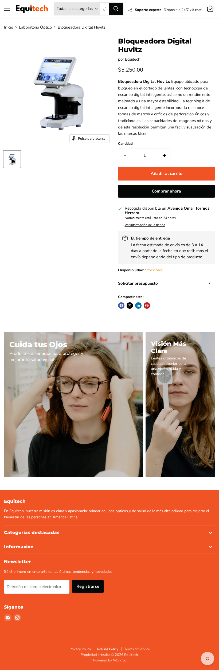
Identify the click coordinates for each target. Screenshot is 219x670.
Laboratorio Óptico (35, 27)
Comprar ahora (166, 191)
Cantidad (125, 144)
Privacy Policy (80, 649)
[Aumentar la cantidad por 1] (164, 155)
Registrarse (87, 586)
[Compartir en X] (130, 305)
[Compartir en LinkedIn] (138, 305)
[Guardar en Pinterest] (147, 305)
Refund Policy (107, 649)
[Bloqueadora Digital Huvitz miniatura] (12, 159)
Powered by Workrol (109, 660)
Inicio (8, 27)
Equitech (132, 59)
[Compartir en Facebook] (121, 305)
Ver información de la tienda (145, 225)
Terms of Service (137, 649)
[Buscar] (116, 9)
